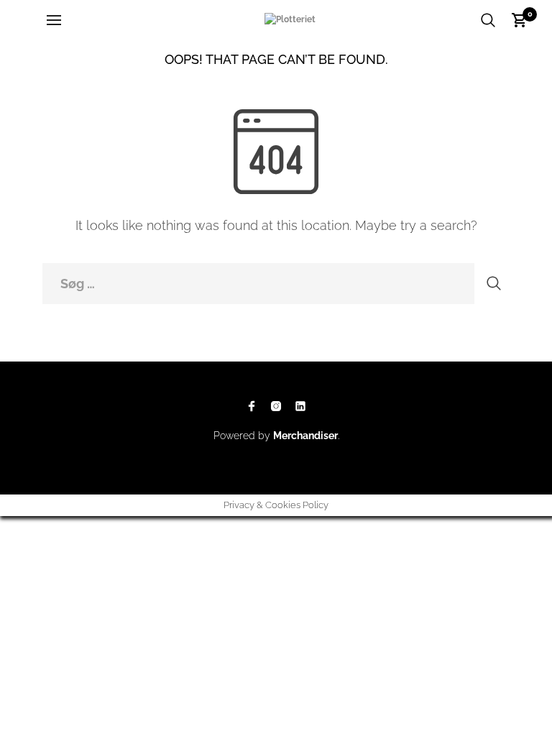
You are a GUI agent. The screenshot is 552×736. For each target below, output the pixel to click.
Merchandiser (305, 435)
